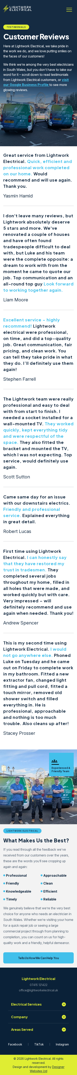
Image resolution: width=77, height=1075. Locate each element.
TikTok (39, 1044)
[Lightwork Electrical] (17, 9)
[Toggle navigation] (69, 8)
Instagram (62, 1044)
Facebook (15, 1044)
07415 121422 (38, 985)
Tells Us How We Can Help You (38, 958)
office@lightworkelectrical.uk (38, 990)
